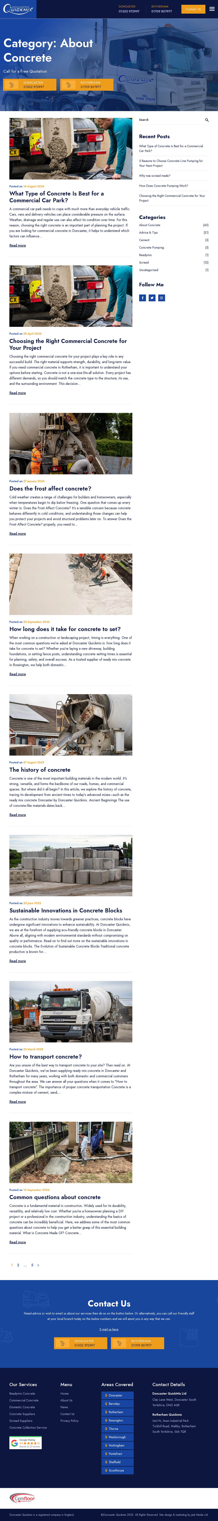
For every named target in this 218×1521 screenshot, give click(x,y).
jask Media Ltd (199, 1515)
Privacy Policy (69, 1421)
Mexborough (117, 1437)
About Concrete (149, 225)
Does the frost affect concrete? (50, 488)
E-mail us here (109, 1329)
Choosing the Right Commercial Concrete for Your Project (68, 344)
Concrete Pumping (151, 247)
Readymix (145, 255)
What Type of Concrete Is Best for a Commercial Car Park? (56, 197)
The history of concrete (40, 770)
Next (38, 1265)
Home (64, 1393)
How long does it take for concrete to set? (65, 629)
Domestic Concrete (22, 1407)
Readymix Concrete (22, 1393)
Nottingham (116, 1445)
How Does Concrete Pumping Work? (163, 186)
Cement (144, 240)
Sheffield (114, 1462)
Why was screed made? (154, 176)
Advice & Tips (148, 232)
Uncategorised (148, 270)
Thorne (113, 1429)
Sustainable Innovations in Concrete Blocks (65, 910)
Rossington (116, 1420)
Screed (144, 262)
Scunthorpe (116, 1470)
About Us (66, 1400)
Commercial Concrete (23, 1400)
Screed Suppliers (20, 1421)
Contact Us (193, 9)
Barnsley (114, 1404)
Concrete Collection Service (28, 1427)
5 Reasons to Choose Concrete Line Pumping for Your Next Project (171, 163)
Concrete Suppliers (22, 1414)
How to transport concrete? (45, 1056)
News (64, 1407)
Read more (17, 245)
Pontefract (115, 1454)
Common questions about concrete (55, 1197)
